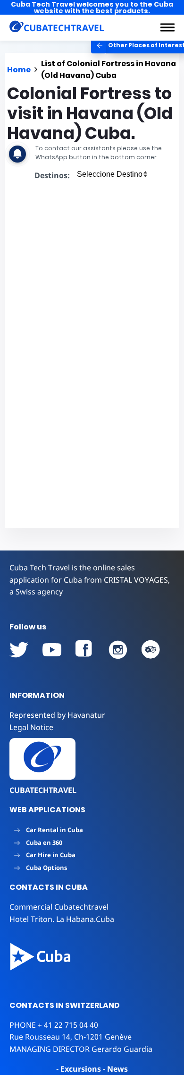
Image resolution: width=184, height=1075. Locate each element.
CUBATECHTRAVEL (42, 790)
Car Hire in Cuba (50, 855)
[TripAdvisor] (151, 649)
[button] (167, 27)
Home (19, 69)
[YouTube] (18, 649)
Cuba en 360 (44, 842)
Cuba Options (46, 867)
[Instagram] (118, 649)
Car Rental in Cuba (54, 830)
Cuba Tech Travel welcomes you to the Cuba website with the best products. (92, 7)
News (117, 1069)
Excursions (80, 1069)
